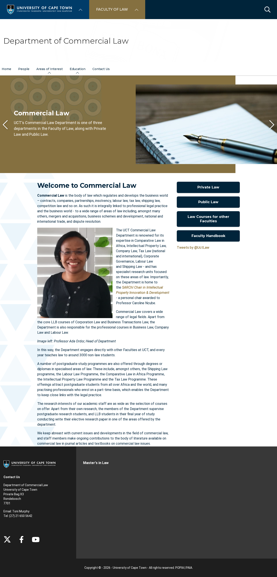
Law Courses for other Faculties (208, 219)
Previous (5, 124)
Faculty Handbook (208, 236)
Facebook (21, 539)
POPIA (179, 567)
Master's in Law (96, 463)
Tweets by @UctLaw (193, 247)
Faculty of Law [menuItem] (112, 9)
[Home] (39, 9)
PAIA (189, 567)
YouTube (36, 539)
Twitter (7, 539)
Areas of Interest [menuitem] (49, 69)
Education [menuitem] (77, 69)
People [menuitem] (23, 69)
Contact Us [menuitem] (101, 69)
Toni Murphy (20, 511)
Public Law (208, 202)
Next (272, 124)
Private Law (208, 187)
